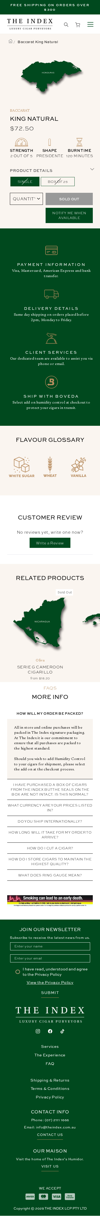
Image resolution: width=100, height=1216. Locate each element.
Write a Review (53, 544)
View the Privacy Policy (50, 982)
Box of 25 (58, 181)
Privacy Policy (50, 1097)
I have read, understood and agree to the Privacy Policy (55, 971)
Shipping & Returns (49, 1080)
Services (50, 1046)
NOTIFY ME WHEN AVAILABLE (69, 215)
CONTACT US (50, 1134)
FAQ (50, 1063)
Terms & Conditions (50, 1088)
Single (25, 181)
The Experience (50, 1054)
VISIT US (49, 1166)
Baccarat (20, 111)
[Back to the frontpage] (11, 41)
